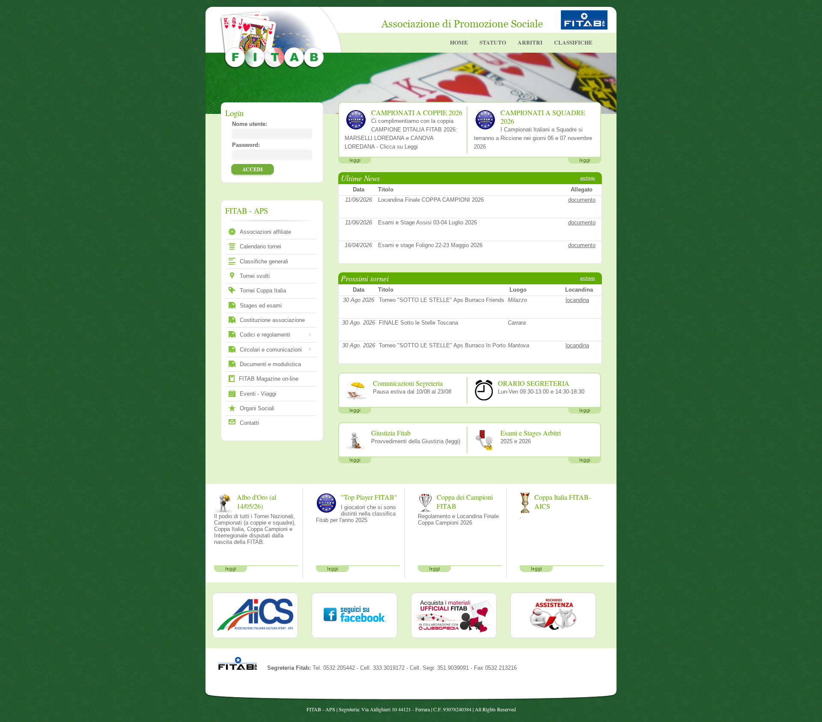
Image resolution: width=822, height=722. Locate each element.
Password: (246, 145)
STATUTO (493, 42)
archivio (587, 178)
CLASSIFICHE (573, 42)
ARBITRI (530, 42)
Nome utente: (249, 124)
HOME (459, 42)
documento (582, 200)
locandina (577, 300)
